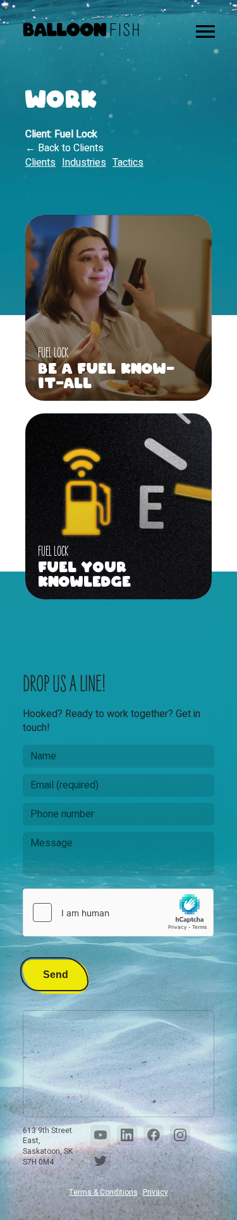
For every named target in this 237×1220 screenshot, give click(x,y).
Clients (40, 162)
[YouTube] (100, 1135)
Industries (84, 162)
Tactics (127, 162)
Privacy (155, 1192)
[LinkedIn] (127, 1135)
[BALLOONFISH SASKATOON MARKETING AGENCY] (81, 31)
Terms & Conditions (103, 1192)
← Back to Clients (64, 148)
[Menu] (205, 31)
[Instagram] (180, 1135)
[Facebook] (153, 1135)
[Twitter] (100, 1161)
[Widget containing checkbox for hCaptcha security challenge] (118, 912)
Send (55, 974)
